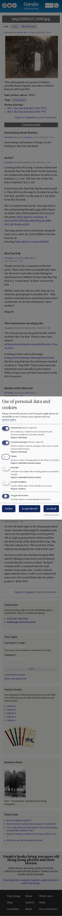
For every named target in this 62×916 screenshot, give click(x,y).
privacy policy (9, 419)
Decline (9, 508)
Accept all (51, 508)
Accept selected (29, 508)
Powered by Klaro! (51, 515)
